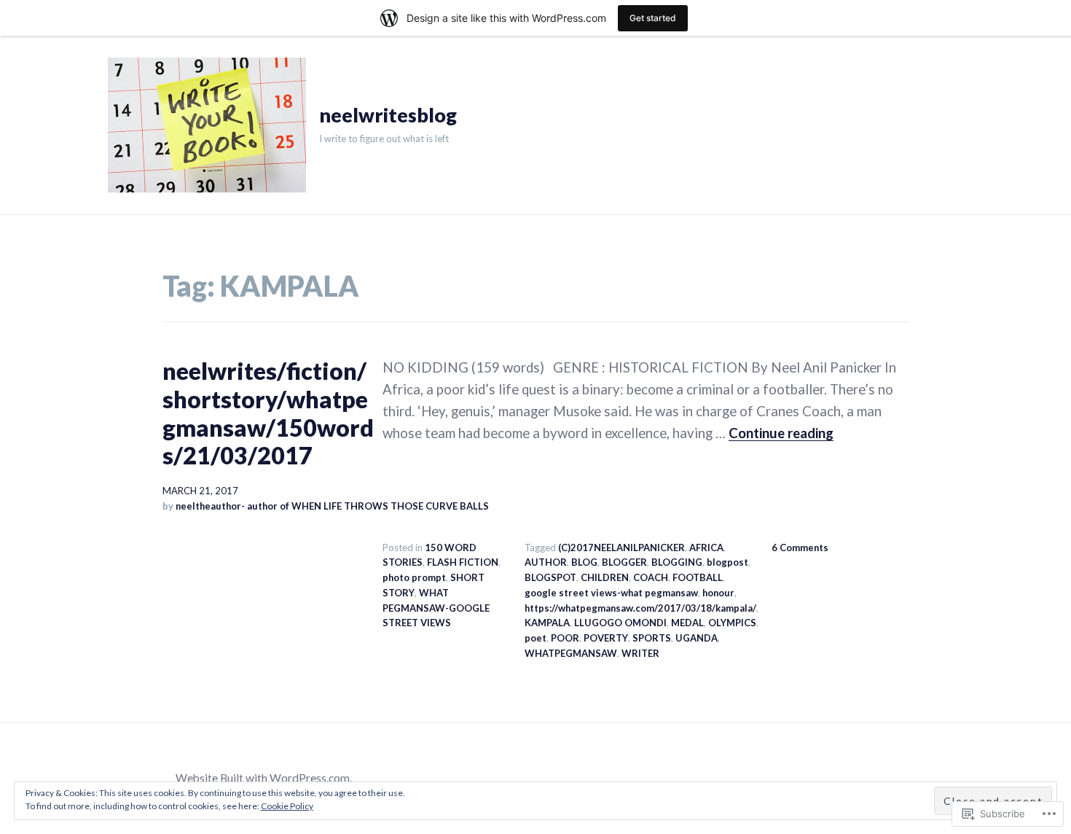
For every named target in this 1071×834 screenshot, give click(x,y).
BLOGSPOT (550, 577)
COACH (650, 577)
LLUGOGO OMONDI (620, 622)
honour (718, 593)
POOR (565, 638)
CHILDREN (605, 577)
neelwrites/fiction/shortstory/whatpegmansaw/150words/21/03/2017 (268, 412)
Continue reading (781, 433)
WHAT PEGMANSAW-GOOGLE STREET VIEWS (436, 608)
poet (535, 638)
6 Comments (800, 547)
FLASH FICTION (462, 562)
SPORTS (651, 638)
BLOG (584, 562)
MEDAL (687, 622)
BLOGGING (676, 562)
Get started (652, 17)
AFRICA (706, 547)
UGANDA (696, 638)
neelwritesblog (388, 115)
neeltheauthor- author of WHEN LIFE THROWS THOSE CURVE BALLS (332, 506)
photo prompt (414, 577)
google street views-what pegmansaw (611, 593)
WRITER (640, 653)
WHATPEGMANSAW (571, 653)
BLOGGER (624, 562)
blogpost (727, 562)
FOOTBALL (697, 577)
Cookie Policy (287, 805)
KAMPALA (547, 622)
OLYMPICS (732, 622)
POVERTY (606, 638)
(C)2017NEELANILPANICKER (621, 547)
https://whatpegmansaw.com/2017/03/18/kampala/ (640, 608)
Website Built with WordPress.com (263, 777)
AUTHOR (546, 562)
